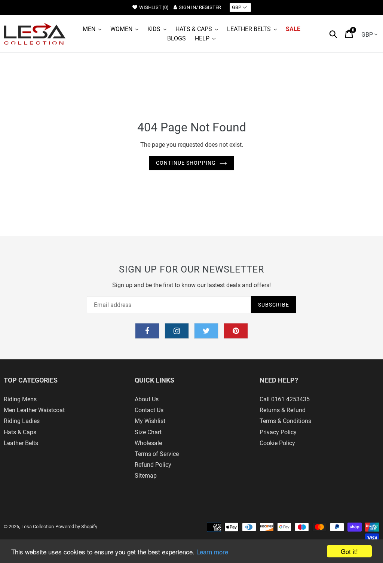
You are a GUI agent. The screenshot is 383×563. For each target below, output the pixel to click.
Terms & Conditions (285, 420)
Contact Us (149, 410)
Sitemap (146, 475)
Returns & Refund (283, 410)
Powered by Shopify (76, 526)
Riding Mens (20, 399)
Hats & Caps (20, 432)
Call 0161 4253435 (285, 399)
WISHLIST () (154, 7)
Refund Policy (153, 464)
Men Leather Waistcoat (34, 410)
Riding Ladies (22, 420)
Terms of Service (157, 453)
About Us (147, 399)
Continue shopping (186, 163)
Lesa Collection (37, 526)
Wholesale (148, 443)
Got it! (349, 551)
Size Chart (148, 432)
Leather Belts (21, 443)
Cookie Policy (277, 443)
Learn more (212, 551)
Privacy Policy (278, 432)
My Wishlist (150, 420)
